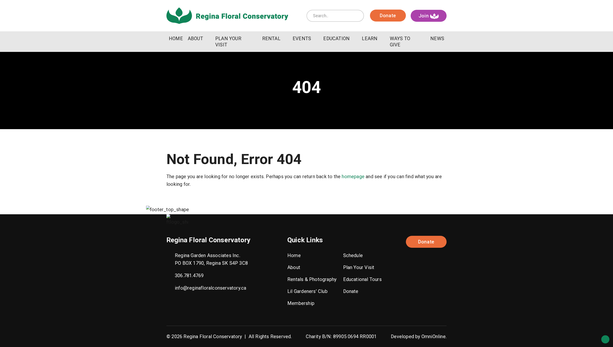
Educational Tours (362, 279)
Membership (300, 303)
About (293, 267)
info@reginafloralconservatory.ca (210, 288)
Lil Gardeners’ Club (307, 291)
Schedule (353, 255)
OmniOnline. (434, 336)
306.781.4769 (189, 275)
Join (424, 16)
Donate (388, 15)
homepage (353, 176)
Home (294, 255)
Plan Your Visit (359, 267)
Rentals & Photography (311, 279)
